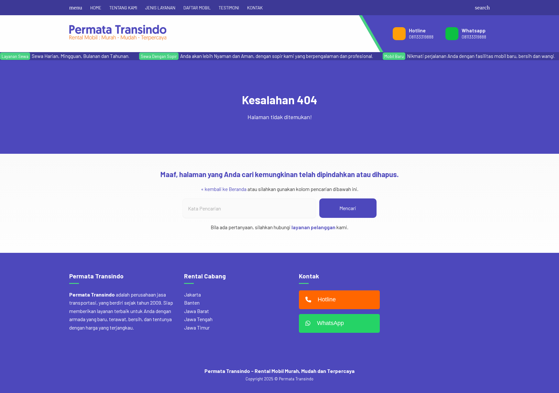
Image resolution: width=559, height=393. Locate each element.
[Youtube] (456, 7)
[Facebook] (435, 7)
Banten (192, 302)
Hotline (327, 299)
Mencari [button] (347, 208)
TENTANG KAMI (123, 7)
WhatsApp (330, 323)
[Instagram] (445, 7)
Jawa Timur (197, 327)
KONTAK (255, 7)
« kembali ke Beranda (224, 189)
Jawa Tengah (198, 319)
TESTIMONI (229, 7)
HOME (95, 7)
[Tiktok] (466, 7)
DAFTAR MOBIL (197, 7)
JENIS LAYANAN (160, 7)
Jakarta (192, 294)
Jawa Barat (196, 311)
